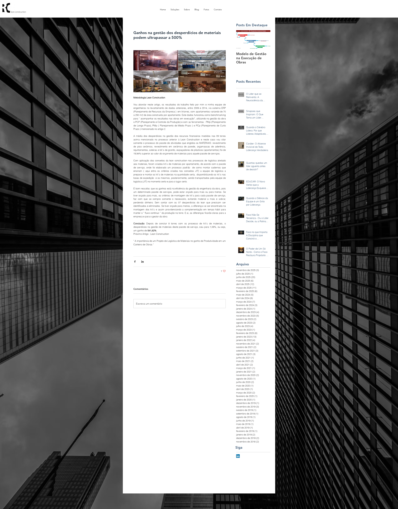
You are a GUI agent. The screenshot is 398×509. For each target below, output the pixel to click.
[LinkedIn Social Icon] (238, 456)
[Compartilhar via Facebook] (134, 261)
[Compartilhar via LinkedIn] (142, 261)
